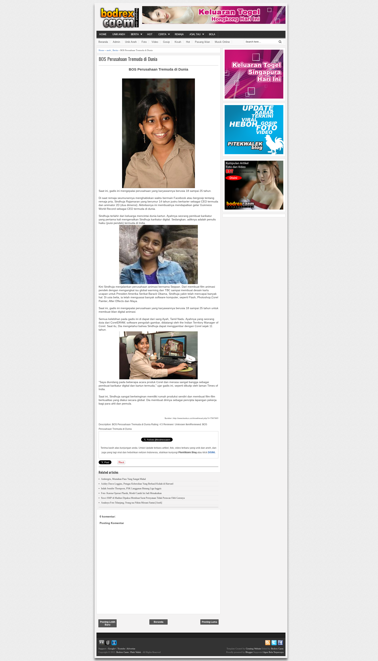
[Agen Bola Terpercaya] (254, 208)
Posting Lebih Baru (107, 623)
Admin (116, 41)
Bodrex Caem (122, 652)
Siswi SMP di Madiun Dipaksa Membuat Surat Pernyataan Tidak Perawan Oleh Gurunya (143, 498)
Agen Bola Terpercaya (273, 652)
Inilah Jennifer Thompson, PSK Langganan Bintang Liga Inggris (131, 488)
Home (103, 34)
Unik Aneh (118, 34)
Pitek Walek (135, 652)
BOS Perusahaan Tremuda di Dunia (128, 59)
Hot (149, 34)
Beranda (103, 41)
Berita (135, 34)
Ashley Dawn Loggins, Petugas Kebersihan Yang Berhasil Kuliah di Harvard (137, 483)
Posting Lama (209, 622)
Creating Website (253, 648)
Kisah (178, 41)
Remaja (179, 34)
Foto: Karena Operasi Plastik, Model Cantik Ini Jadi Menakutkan (131, 493)
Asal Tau (195, 34)
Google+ (112, 648)
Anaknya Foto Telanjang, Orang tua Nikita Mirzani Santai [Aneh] (131, 502)
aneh (109, 50)
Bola (212, 34)
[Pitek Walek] (254, 153)
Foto (144, 41)
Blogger (249, 652)
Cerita (162, 34)
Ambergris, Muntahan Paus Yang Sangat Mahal (123, 479)
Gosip (166, 41)
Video (155, 41)
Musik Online (222, 41)
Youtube (121, 648)
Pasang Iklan (202, 41)
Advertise (131, 648)
